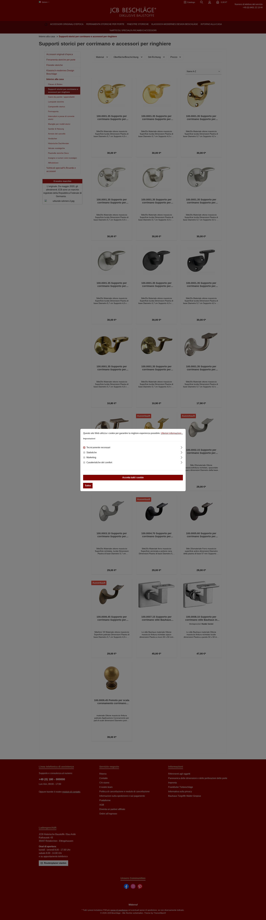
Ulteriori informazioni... (172, 433)
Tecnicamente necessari (98, 447)
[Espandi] (181, 447)
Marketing (91, 457)
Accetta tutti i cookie (133, 477)
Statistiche (91, 452)
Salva (88, 485)
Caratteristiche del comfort (99, 462)
